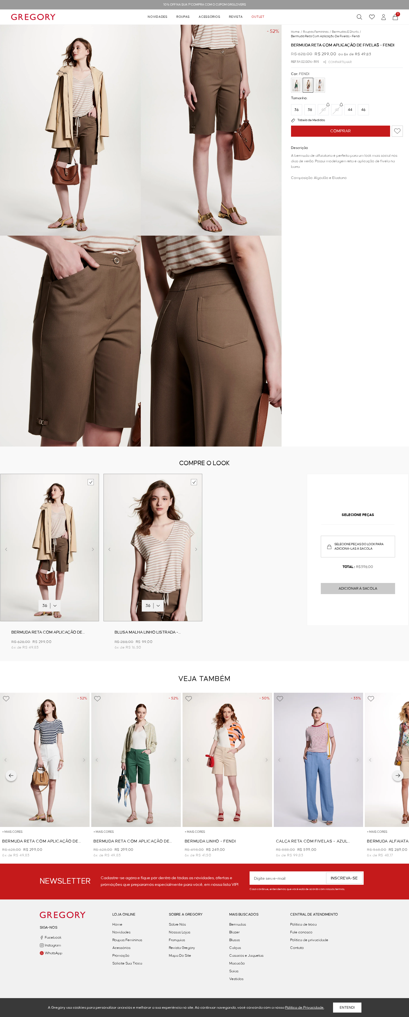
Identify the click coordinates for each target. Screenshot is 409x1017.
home (296, 32)
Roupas (183, 17)
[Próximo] (397, 775)
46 (363, 110)
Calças (235, 948)
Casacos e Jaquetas (246, 956)
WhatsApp (53, 953)
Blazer (234, 932)
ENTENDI (347, 1007)
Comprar (340, 131)
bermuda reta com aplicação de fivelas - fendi (325, 36)
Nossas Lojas (179, 932)
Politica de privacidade (309, 940)
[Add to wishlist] (397, 131)
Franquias (177, 940)
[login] (383, 17)
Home (117, 924)
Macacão (237, 963)
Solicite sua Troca (127, 963)
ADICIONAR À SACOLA (358, 588)
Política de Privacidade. (304, 1007)
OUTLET (258, 17)
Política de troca (303, 924)
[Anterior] (11, 775)
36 (296, 110)
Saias (233, 971)
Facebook (53, 937)
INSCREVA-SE (344, 878)
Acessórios (209, 17)
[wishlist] (372, 16)
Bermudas (237, 924)
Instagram (53, 945)
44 (350, 110)
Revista (236, 17)
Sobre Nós (177, 924)
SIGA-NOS (48, 927)
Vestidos (236, 979)
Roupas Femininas (127, 940)
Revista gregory (182, 948)
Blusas (234, 940)
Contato (297, 948)
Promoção (120, 956)
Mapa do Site (180, 956)
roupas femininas (317, 32)
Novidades (157, 17)
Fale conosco (301, 932)
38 (310, 110)
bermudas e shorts (346, 32)
